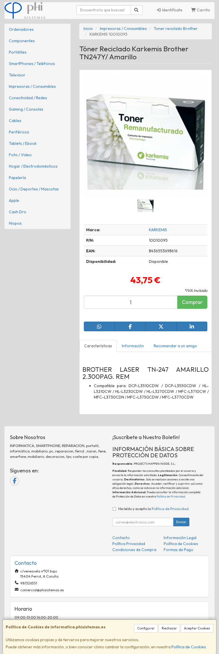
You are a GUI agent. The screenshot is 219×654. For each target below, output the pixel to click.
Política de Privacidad (171, 496)
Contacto (121, 537)
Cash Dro (17, 211)
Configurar (146, 628)
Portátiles (18, 52)
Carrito (203, 10)
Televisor (17, 75)
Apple (14, 200)
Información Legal (180, 537)
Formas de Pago (178, 549)
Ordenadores (21, 29)
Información (133, 345)
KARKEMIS (158, 229)
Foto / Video (20, 154)
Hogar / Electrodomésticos (33, 166)
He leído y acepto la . (153, 508)
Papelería (17, 177)
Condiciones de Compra (134, 549)
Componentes (22, 40)
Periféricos (19, 132)
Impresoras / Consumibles (32, 86)
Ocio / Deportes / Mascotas (34, 189)
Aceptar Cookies (197, 628)
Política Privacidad (128, 543)
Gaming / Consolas (26, 109)
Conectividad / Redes (28, 97)
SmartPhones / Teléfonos (32, 63)
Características (98, 345)
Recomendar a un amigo (175, 345)
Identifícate (171, 10)
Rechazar (169, 628)
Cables (15, 120)
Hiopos (15, 223)
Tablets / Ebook (23, 143)
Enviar (181, 522)
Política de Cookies (188, 646)
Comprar (192, 302)
